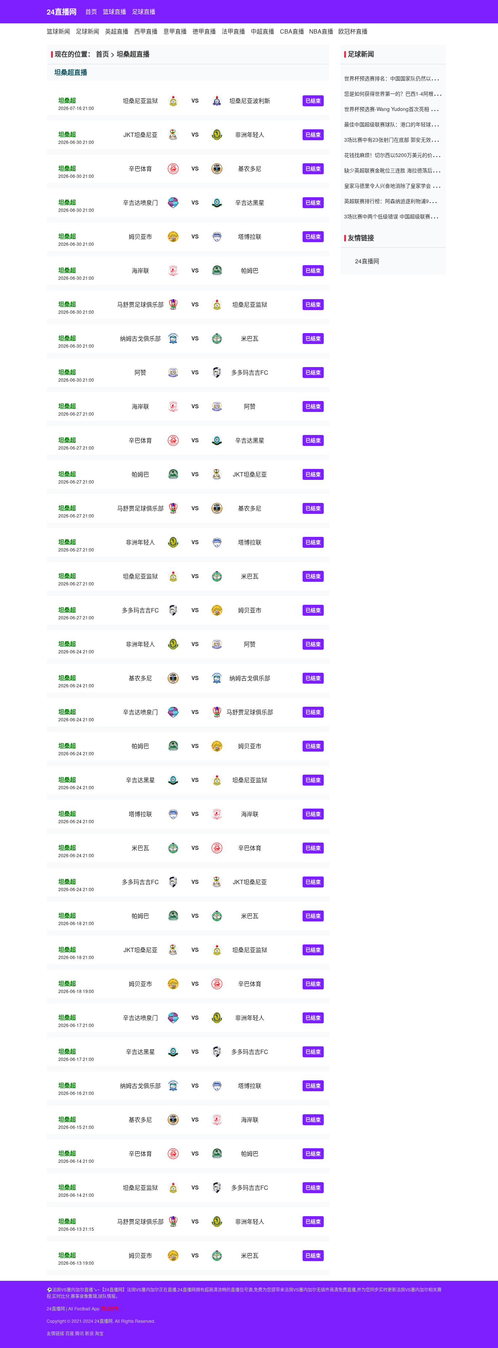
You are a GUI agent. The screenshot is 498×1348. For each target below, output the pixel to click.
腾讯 (79, 1333)
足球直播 (143, 11)
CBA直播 (292, 31)
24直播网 (62, 11)
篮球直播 (114, 11)
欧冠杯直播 (352, 31)
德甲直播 (204, 31)
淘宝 (99, 1333)
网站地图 (109, 1308)
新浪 (89, 1333)
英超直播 (116, 31)
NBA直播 (321, 31)
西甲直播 (145, 31)
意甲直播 (175, 31)
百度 (69, 1333)
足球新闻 (87, 31)
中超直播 (262, 31)
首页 (91, 11)
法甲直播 (233, 31)
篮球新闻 (58, 31)
